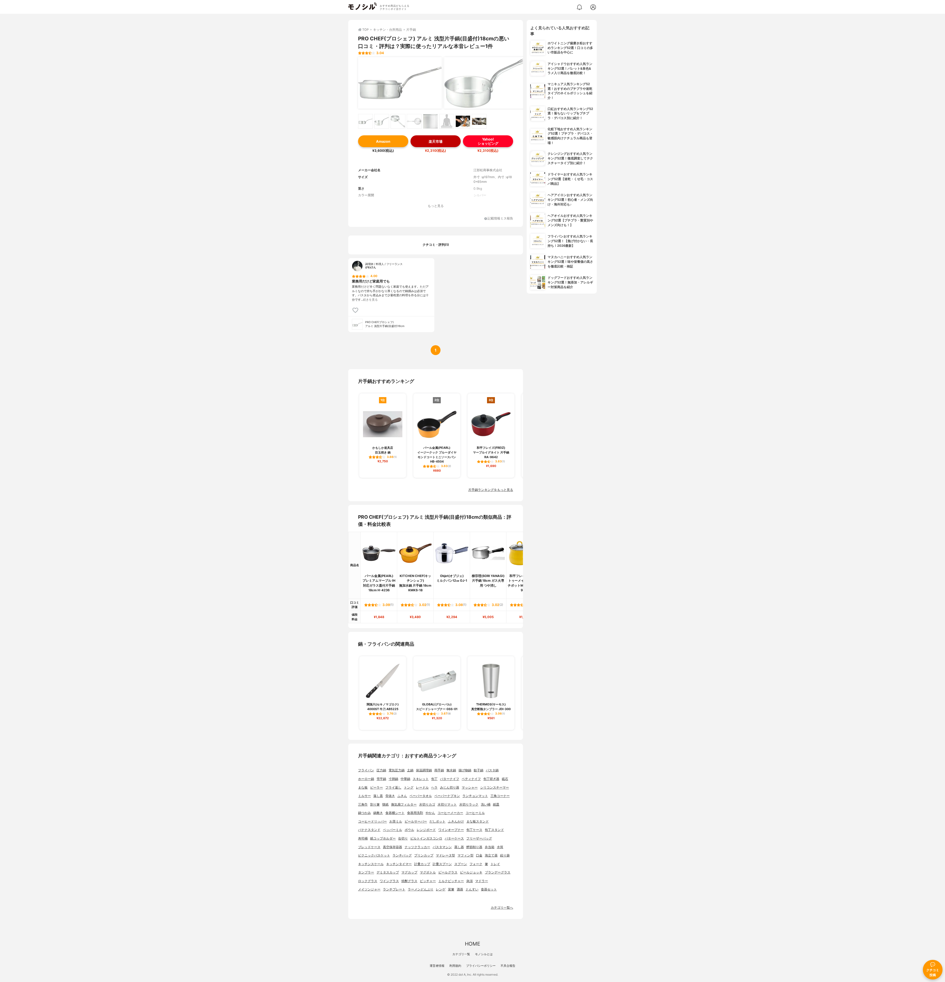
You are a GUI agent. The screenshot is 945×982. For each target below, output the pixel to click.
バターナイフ (449, 779)
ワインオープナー (451, 830)
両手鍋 (439, 770)
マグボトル (428, 872)
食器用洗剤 (415, 813)
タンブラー (366, 872)
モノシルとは (484, 954)
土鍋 (410, 770)
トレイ (495, 864)
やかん (430, 813)
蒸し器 (459, 847)
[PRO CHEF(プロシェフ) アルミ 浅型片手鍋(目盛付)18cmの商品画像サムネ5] (430, 121)
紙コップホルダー (383, 838)
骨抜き (390, 796)
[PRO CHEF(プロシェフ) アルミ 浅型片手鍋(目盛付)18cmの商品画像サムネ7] (463, 121)
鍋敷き (378, 813)
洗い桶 (485, 804)
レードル (422, 787)
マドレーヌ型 (445, 855)
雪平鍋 (381, 779)
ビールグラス (447, 872)
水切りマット (447, 804)
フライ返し (393, 787)
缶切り (403, 838)
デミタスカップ (388, 872)
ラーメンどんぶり (420, 889)
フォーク (476, 864)
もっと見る (436, 206)
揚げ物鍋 (464, 770)
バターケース (454, 838)
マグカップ (409, 872)
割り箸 (375, 804)
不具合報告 (508, 965)
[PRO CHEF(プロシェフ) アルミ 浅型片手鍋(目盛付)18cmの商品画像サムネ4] (414, 121)
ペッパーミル (392, 830)
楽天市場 (435, 141)
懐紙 (385, 804)
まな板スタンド (477, 821)
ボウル (409, 830)
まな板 (363, 787)
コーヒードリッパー (372, 821)
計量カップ (422, 864)
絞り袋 (505, 855)
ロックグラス (367, 881)
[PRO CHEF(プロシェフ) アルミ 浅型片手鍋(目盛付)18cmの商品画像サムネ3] (398, 121)
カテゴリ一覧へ (502, 907)
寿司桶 (363, 838)
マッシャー (470, 787)
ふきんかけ (456, 821)
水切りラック (468, 804)
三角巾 (363, 804)
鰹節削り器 (474, 847)
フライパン (366, 770)
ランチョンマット (475, 796)
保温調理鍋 (424, 770)
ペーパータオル (421, 796)
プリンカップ (423, 855)
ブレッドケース (369, 847)
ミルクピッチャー (451, 881)
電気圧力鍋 (397, 770)
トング (408, 787)
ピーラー (376, 787)
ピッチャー (428, 881)
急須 (469, 881)
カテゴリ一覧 (461, 954)
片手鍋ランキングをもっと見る (490, 490)
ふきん (402, 796)
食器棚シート (395, 813)
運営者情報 (437, 965)
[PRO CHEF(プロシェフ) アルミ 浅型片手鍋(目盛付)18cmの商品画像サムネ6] (446, 121)
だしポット (437, 821)
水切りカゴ (427, 804)
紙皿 (496, 804)
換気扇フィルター (404, 804)
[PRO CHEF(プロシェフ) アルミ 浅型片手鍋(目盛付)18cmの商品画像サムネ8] (479, 121)
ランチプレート (394, 889)
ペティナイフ (471, 779)
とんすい (472, 889)
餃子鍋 (478, 770)
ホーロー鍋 (366, 779)
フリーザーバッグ (479, 838)
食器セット (489, 889)
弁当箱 (489, 847)
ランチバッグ (402, 855)
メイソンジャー (369, 889)
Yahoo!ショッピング (488, 141)
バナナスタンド (369, 830)
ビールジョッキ (471, 872)
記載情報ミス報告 (500, 218)
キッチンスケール (371, 864)
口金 (479, 855)
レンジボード (426, 830)
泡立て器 (491, 855)
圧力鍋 (381, 770)
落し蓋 (378, 796)
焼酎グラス (409, 881)
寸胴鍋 (393, 779)
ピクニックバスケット (374, 855)
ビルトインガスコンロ (426, 838)
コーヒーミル (475, 813)
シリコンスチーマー (494, 787)
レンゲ (440, 889)
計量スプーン (442, 864)
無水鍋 (451, 770)
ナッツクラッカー (417, 847)
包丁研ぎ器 (491, 779)
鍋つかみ (364, 813)
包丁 (434, 779)
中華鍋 (405, 779)
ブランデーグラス (497, 872)
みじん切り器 (449, 787)
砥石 (505, 779)
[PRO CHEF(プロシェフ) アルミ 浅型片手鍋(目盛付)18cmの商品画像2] (486, 83)
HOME (472, 944)
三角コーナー (500, 796)
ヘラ (434, 787)
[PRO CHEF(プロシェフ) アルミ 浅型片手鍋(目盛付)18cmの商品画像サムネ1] (365, 121)
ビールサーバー (416, 821)
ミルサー (364, 796)
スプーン (460, 864)
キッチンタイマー (399, 864)
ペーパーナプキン (447, 796)
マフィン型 (465, 855)
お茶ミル (395, 821)
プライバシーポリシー (481, 965)
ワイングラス (389, 881)
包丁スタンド (494, 830)
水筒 (500, 847)
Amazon (383, 141)
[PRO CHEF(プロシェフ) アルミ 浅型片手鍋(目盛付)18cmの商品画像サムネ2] (381, 121)
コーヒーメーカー (450, 813)
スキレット (421, 779)
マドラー (481, 881)
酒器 (460, 889)
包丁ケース (474, 830)
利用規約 (455, 965)
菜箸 (451, 889)
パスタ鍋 (492, 770)
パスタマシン (442, 847)
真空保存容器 (392, 847)
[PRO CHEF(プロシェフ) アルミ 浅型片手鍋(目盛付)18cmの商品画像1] (400, 83)
